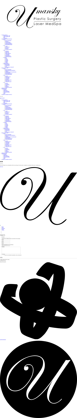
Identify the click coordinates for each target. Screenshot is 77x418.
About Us (4, 99)
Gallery (5, 132)
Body (4, 50)
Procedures (7, 103)
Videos (5, 92)
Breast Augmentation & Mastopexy (10, 70)
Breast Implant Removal (8, 43)
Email (3, 241)
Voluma (6, 62)
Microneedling (7, 64)
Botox (6, 58)
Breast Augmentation (8, 40)
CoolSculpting (7, 54)
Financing (5, 89)
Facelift (6, 46)
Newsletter (3, 254)
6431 (2, 166)
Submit (1, 257)
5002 (0, 166)
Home (3, 226)
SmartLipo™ (7, 51)
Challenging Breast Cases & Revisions (10, 136)
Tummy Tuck (7, 52)
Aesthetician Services (7, 63)
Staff (4, 37)
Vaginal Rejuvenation (8, 56)
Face (4, 45)
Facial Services (7, 65)
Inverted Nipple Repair (8, 74)
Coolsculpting (7, 77)
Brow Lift (6, 47)
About (3, 227)
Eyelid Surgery (7, 84)
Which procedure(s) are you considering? (7, 244)
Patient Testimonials (6, 91)
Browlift (6, 83)
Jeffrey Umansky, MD (7, 36)
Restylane (6, 59)
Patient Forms (5, 90)
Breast (4, 39)
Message (3, 246)
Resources (4, 88)
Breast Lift (6, 41)
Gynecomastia (7, 78)
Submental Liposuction (8, 87)
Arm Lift (6, 140)
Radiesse (6, 61)
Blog (4, 93)
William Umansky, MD (7, 35)
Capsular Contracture (8, 107)
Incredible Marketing (3, 339)
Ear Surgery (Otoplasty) (8, 49)
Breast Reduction (7, 42)
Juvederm (6, 60)
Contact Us (7, 94)
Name (3, 239)
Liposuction (7, 79)
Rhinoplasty (7, 48)
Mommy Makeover (8, 53)
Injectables (5, 57)
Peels (6, 66)
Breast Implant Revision (8, 44)
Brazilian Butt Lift (7, 55)
